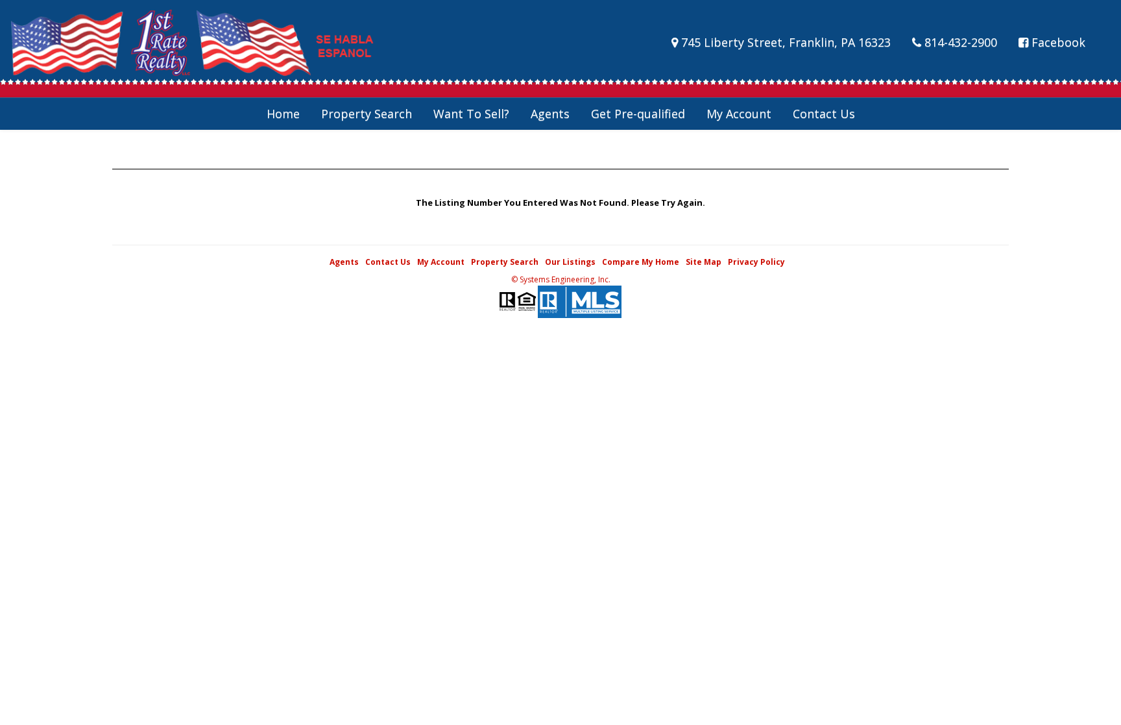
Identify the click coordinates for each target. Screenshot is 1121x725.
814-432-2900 (959, 42)
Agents (550, 113)
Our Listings (570, 261)
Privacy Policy (756, 261)
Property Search (366, 113)
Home (283, 113)
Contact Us (824, 113)
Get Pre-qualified (638, 113)
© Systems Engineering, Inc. (560, 279)
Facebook (1056, 42)
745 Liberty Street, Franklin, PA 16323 (784, 42)
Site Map (703, 261)
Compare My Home (640, 261)
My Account (738, 113)
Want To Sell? (471, 113)
